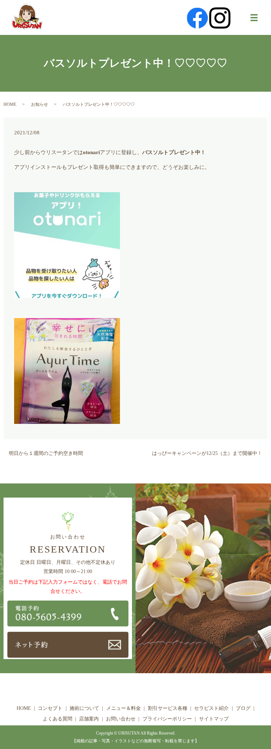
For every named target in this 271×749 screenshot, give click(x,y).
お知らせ (39, 104)
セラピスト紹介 (211, 708)
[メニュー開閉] (254, 17)
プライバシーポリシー (167, 718)
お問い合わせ (121, 718)
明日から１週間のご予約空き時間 (46, 453)
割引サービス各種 (167, 708)
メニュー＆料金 (123, 708)
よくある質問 (57, 718)
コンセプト (50, 708)
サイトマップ (214, 718)
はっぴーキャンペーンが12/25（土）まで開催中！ (207, 453)
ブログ (243, 708)
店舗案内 (89, 718)
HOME (10, 104)
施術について (84, 708)
